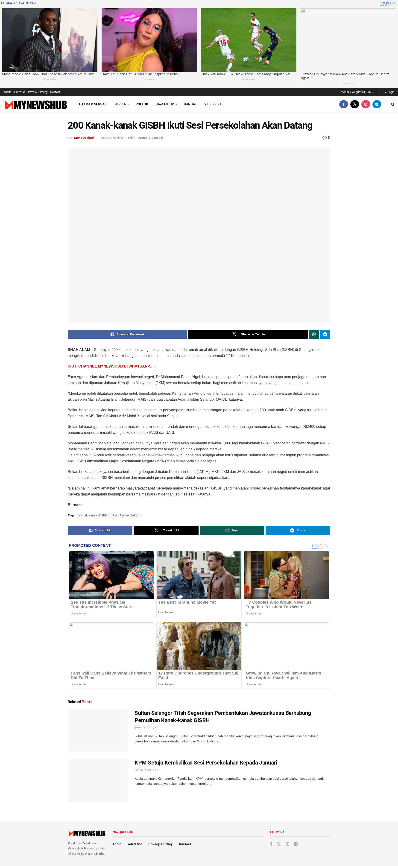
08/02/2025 (108, 137)
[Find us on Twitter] (354, 104)
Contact (55, 92)
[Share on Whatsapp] (314, 334)
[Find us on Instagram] (365, 104)
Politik (142, 104)
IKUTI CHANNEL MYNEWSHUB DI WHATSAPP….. (111, 366)
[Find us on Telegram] (376, 104)
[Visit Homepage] (35, 104)
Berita (120, 104)
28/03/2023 (144, 770)
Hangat (190, 104)
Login (391, 92)
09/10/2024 (144, 727)
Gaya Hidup (164, 104)
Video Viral (213, 104)
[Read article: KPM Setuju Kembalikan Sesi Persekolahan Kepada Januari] (98, 780)
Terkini (131, 137)
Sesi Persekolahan (126, 515)
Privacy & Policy (37, 92)
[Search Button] (393, 104)
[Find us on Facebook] (343, 104)
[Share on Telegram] (325, 334)
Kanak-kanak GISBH (93, 515)
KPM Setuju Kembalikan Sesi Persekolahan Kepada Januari (206, 762)
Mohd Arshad (84, 137)
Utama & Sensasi (93, 104)
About (7, 92)
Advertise (19, 92)
